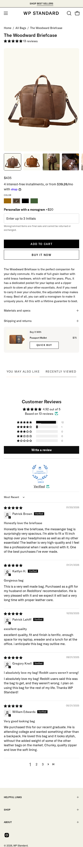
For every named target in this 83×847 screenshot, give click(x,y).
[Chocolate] (16, 200)
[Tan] (7, 200)
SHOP (7, 809)
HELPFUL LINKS (13, 797)
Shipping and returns (18, 321)
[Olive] (34, 200)
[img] (13, 508)
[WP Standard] (41, 13)
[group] (41, 3)
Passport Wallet (38, 337)
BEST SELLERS (45, 3)
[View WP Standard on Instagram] (7, 835)
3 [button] (43, 764)
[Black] (25, 200)
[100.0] (40, 472)
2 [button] (36, 764)
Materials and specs (17, 310)
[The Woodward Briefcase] (12, 162)
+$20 (28, 209)
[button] (68, 13)
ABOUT (8, 822)
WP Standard (20, 845)
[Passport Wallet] (16, 339)
